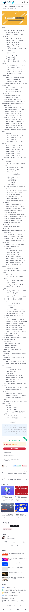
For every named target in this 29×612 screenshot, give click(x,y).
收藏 (20, 465)
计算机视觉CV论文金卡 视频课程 (15, 572)
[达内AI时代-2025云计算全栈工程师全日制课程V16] (5, 559)
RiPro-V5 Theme (14, 605)
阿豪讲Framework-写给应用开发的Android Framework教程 (17, 578)
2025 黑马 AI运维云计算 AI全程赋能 (16, 553)
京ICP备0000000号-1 (10, 607)
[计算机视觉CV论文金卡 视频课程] (5, 574)
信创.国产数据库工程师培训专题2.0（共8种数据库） (21, 498)
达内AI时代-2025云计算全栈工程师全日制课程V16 (17, 558)
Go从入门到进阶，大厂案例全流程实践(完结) (15, 590)
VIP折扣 (15, 444)
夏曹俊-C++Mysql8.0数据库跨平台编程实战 (7, 515)
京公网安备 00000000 (18, 607)
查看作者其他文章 (14, 545)
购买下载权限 (15, 448)
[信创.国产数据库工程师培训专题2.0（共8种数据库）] (21, 490)
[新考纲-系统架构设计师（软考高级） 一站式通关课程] (7, 490)
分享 (15, 465)
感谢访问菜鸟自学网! (9, 598)
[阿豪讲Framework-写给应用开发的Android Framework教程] (5, 579)
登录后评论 (15, 525)
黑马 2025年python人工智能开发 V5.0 (16, 568)
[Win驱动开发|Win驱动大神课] (5, 564)
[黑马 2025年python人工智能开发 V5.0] (5, 569)
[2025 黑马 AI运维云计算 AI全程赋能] (5, 554)
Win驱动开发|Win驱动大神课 (14, 563)
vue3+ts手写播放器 (19, 514)
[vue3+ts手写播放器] (21, 507)
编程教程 (11, 8)
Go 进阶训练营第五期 (9, 587)
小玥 (6, 466)
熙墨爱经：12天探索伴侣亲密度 (12, 593)
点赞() (25, 465)
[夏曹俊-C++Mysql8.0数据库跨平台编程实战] (7, 507)
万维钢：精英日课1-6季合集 (11, 595)
